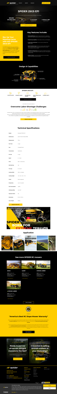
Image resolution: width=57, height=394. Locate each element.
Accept (49, 385)
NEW (25, 378)
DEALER (45, 367)
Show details (14, 392)
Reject (50, 388)
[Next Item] (54, 243)
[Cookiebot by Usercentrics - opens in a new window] (6, 392)
